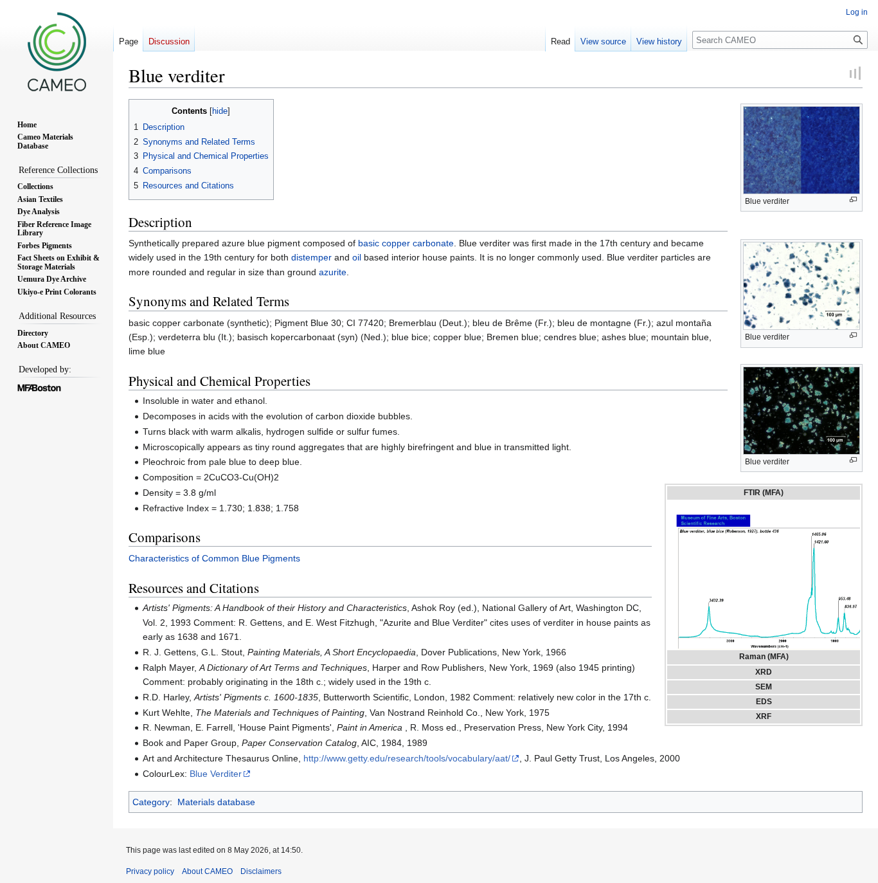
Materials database (216, 802)
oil (356, 257)
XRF (763, 716)
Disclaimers (261, 871)
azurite (332, 272)
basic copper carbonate (406, 243)
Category (151, 802)
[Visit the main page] (56, 51)
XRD (763, 672)
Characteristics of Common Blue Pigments (214, 558)
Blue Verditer (216, 774)
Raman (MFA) (764, 656)
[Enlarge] (853, 199)
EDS (764, 701)
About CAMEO (207, 871)
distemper (311, 257)
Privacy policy (150, 871)
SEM (763, 686)
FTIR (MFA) (764, 492)
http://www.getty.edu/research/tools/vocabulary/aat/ (406, 758)
